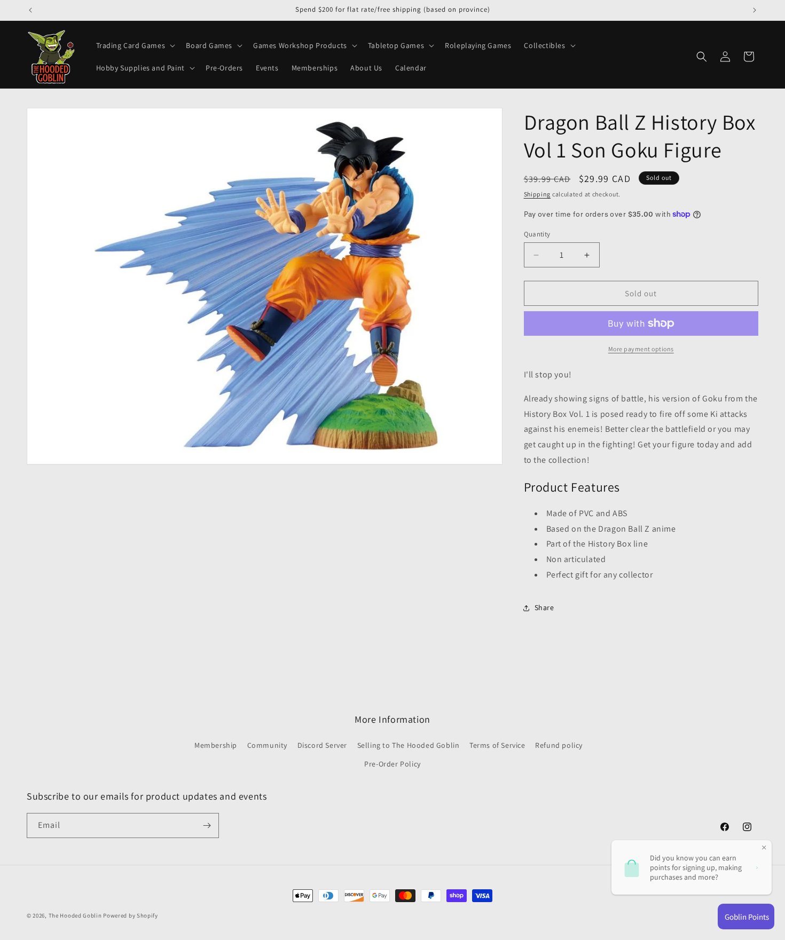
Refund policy (559, 745)
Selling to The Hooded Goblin (408, 745)
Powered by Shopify (130, 915)
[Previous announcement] (30, 10)
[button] (135, 45)
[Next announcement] (754, 10)
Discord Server (322, 745)
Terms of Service (497, 745)
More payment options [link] (641, 349)
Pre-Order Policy (392, 764)
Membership (215, 745)
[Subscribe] (206, 825)
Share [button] (544, 607)
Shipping (537, 194)
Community (267, 745)
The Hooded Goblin (75, 915)
